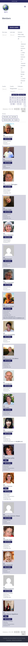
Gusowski (10, 565)
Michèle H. (6, 306)
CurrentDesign (18, 640)
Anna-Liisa (6, 516)
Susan (5, 486)
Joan (4, 407)
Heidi (4, 259)
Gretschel (11, 589)
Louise (5, 458)
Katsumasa (6, 160)
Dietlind (5, 589)
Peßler (10, 210)
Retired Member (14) (22, 74)
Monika (5, 210)
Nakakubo (10, 431)
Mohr (7, 407)
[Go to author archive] (8, 130)
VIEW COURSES (8, 138)
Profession (20, 86)
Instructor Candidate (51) (23, 65)
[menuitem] (14, 1)
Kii (11, 160)
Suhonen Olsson (15, 516)
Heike (5, 282)
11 (21, 109)
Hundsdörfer (11, 334)
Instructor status (7, 120)
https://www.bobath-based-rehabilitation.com (13, 318)
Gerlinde (5, 137)
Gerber (12, 306)
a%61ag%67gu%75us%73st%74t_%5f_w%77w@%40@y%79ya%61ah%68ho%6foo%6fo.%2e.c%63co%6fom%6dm (5, 616)
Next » (23, 111)
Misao (5, 431)
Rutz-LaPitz (10, 458)
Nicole (5, 334)
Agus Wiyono (7, 614)
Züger (10, 540)
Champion (10, 235)
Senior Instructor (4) (23, 81)
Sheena (5, 358)
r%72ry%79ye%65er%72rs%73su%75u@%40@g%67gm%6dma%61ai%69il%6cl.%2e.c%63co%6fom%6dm (5, 488)
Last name (12, 32)
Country (4, 86)
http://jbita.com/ (19, 441)
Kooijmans (9, 384)
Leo (4, 384)
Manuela (5, 540)
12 (24, 109)
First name (4, 32)
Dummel (9, 259)
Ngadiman (15, 614)
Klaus (4, 565)
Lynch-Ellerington (12, 184)
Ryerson (9, 486)
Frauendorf (10, 282)
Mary (4, 184)
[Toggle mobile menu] (25, 6)
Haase (11, 137)
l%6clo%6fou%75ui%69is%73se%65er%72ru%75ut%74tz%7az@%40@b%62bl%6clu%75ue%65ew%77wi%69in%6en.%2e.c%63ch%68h (5, 460)
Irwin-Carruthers (13, 358)
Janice (5, 235)
